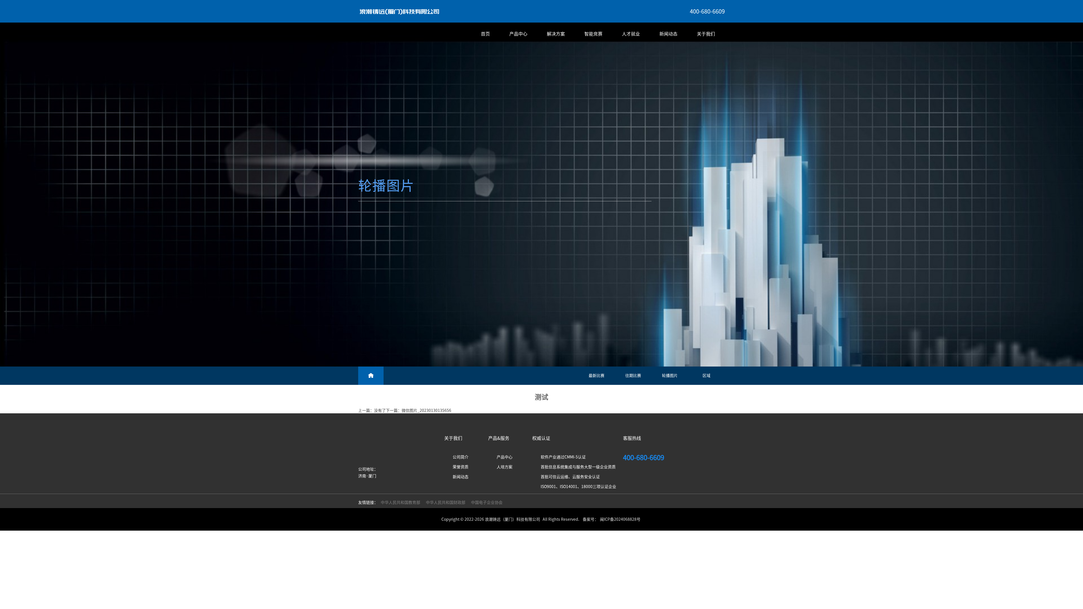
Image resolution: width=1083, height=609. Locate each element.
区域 (706, 376)
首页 (485, 34)
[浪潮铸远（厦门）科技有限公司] (399, 11)
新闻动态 (668, 34)
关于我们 (706, 34)
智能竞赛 (593, 34)
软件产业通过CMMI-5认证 (563, 457)
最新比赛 (596, 376)
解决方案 (556, 34)
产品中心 (518, 34)
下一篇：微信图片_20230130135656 (418, 410)
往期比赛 (633, 376)
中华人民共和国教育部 (400, 502)
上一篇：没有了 (372, 410)
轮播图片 (670, 376)
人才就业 (631, 34)
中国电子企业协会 (487, 502)
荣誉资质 (460, 467)
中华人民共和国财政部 (445, 502)
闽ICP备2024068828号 (620, 519)
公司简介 (460, 457)
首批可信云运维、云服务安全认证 (570, 477)
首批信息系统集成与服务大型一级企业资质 (578, 467)
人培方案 (504, 467)
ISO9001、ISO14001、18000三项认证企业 (578, 487)
